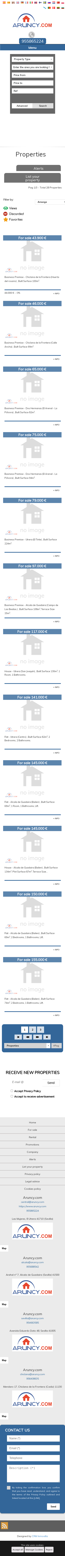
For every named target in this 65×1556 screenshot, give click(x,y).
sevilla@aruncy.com (32, 1318)
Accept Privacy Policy (27, 1091)
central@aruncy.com (32, 1202)
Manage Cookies (34, 1549)
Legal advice (32, 1181)
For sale (32, 1129)
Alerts (39, 168)
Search (43, 105)
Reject (49, 1549)
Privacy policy (32, 1174)
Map (4, 1248)
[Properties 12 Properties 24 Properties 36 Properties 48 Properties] (27, 1045)
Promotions (32, 1144)
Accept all (18, 1549)
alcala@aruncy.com (32, 1262)
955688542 (32, 1266)
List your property (32, 178)
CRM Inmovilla (40, 1536)
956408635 (32, 1378)
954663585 (32, 1322)
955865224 (32, 1210)
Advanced (22, 105)
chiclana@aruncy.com (32, 1374)
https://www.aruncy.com (32, 1206)
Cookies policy (32, 1188)
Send (51, 1083)
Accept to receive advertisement (34, 1096)
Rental (32, 1137)
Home (32, 1122)
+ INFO (56, 293)
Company (32, 1152)
